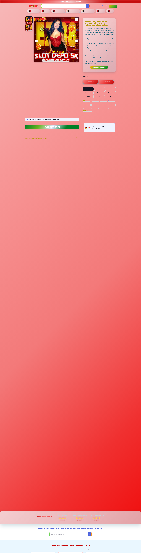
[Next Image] (76, 41)
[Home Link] (33, 6)
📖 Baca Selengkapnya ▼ (99, 67)
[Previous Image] (36, 41)
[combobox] (63, 6)
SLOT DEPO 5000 (52, 127)
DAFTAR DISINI (90, 82)
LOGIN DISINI (106, 82)
